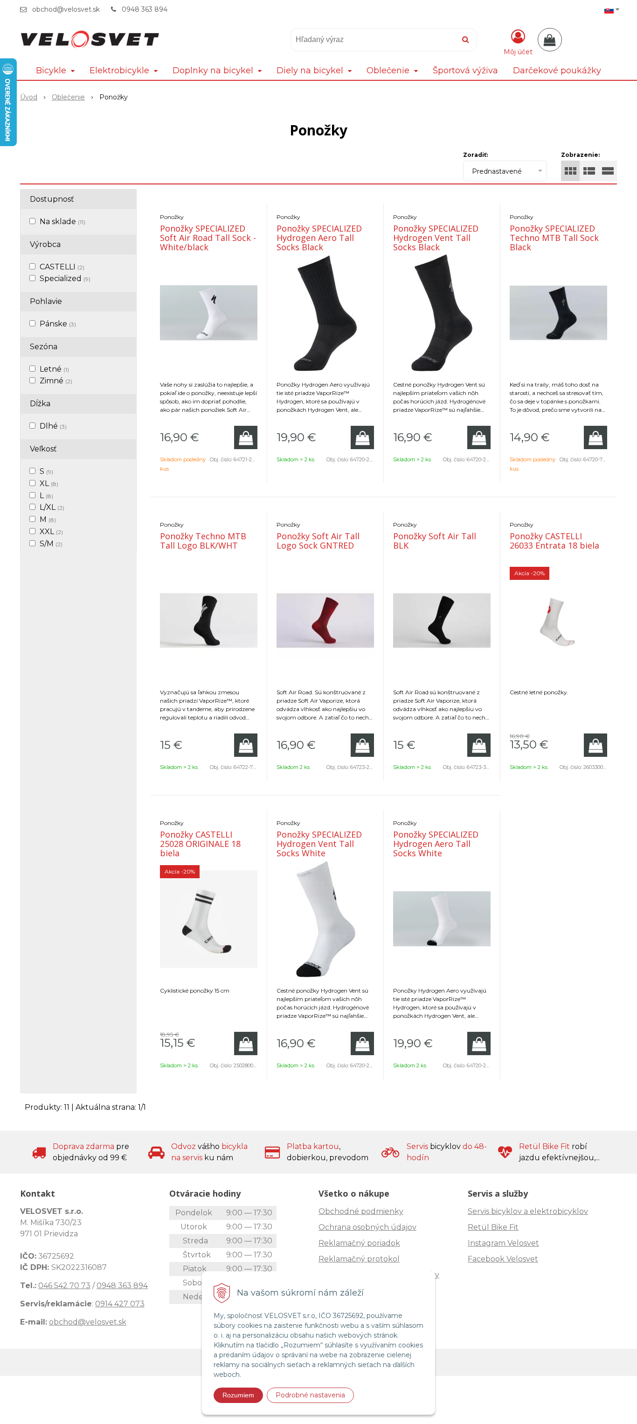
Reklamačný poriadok (359, 1243)
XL (49, 483)
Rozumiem (238, 1395)
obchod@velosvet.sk (66, 9)
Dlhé (53, 426)
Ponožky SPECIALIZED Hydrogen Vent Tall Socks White (319, 844)
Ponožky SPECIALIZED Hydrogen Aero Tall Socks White (435, 844)
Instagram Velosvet (503, 1243)
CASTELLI (62, 266)
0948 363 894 (144, 9)
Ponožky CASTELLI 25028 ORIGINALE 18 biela (200, 844)
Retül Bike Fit (493, 1227)
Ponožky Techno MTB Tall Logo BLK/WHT (203, 540)
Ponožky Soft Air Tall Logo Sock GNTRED (318, 540)
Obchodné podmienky (360, 1211)
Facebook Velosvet (503, 1259)
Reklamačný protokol (359, 1259)
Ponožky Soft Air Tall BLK (434, 540)
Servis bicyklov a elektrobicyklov (528, 1211)
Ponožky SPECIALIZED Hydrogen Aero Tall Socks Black (319, 238)
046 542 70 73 (64, 1285)
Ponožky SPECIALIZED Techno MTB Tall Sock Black (554, 238)
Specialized (65, 278)
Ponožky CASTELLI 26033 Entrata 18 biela (554, 540)
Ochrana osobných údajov (367, 1227)
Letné (54, 369)
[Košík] (550, 39)
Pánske (58, 323)
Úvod (28, 97)
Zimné (56, 380)
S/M (51, 543)
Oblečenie (68, 97)
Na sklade (62, 221)
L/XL (52, 507)
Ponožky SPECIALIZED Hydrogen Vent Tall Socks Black (435, 238)
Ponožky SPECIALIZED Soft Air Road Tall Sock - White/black (208, 238)
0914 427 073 (120, 1303)
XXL (51, 531)
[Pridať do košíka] (245, 437)
